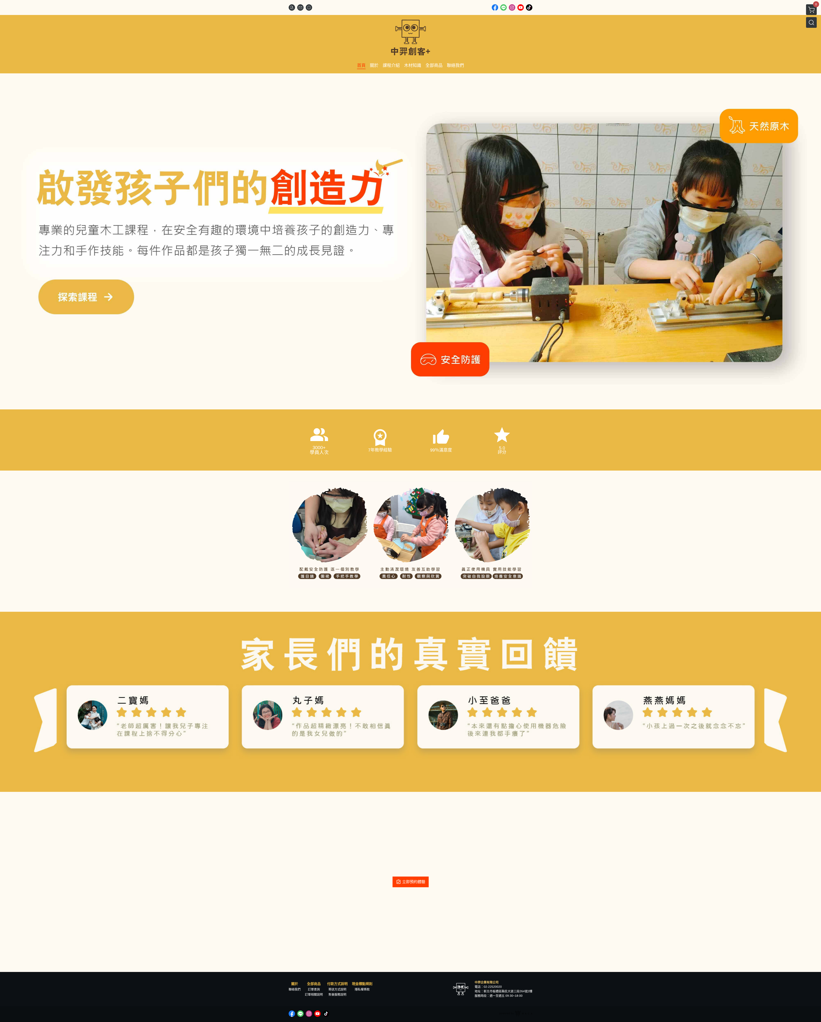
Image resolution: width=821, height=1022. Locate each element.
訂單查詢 (314, 989)
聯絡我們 (295, 989)
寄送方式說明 (337, 989)
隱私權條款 (362, 989)
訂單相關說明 (314, 994)
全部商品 (314, 984)
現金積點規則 (362, 984)
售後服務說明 (337, 994)
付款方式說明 (337, 984)
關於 (294, 984)
